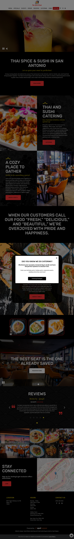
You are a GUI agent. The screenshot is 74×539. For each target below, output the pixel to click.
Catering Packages (37, 278)
